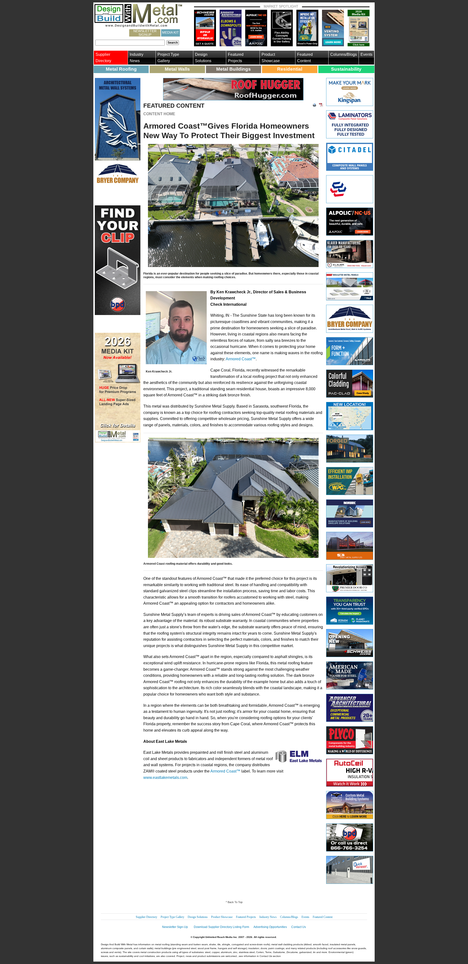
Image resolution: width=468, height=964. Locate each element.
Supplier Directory (103, 57)
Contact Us (298, 927)
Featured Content (305, 57)
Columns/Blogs (343, 54)
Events (366, 54)
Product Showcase (271, 57)
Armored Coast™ (241, 359)
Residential (289, 69)
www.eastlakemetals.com (165, 777)
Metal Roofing (121, 69)
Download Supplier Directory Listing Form (221, 927)
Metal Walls (177, 69)
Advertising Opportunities (270, 927)
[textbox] (130, 43)
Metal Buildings (233, 69)
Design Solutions (203, 57)
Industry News (136, 57)
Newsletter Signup (144, 33)
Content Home (159, 114)
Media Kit (170, 32)
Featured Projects (236, 57)
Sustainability (346, 69)
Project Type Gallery (168, 57)
